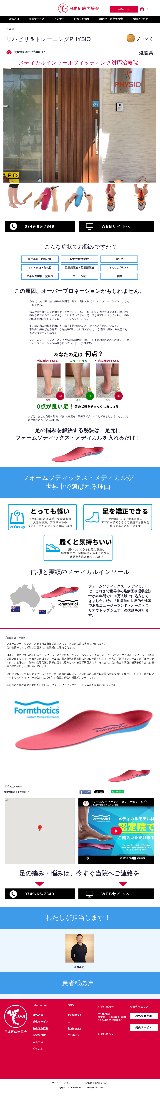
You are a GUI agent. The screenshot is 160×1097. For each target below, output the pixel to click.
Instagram (74, 1028)
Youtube (73, 1035)
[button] (14, 19)
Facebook (74, 1014)
